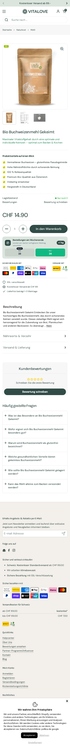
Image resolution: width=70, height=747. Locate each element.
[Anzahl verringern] (6, 229)
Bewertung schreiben (56, 202)
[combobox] (35, 20)
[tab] (35, 316)
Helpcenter (8, 637)
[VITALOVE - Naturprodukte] (35, 11)
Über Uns (7, 642)
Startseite (7, 29)
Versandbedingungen (13, 681)
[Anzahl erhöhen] (23, 229)
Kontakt (6, 654)
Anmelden (7, 673)
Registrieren (8, 677)
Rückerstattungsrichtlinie (15, 686)
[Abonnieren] (63, 533)
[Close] (67, 701)
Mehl (33, 29)
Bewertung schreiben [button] (35, 391)
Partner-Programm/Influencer (18, 650)
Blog (4, 659)
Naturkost (21, 29)
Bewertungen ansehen (14, 646)
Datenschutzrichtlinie (30, 729)
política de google (50, 729)
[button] (64, 11)
